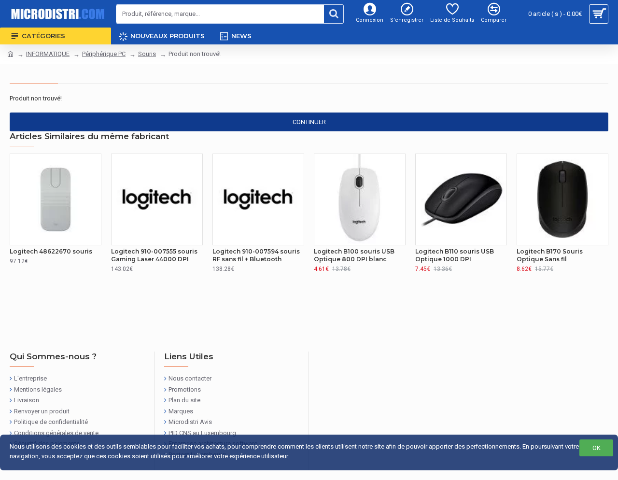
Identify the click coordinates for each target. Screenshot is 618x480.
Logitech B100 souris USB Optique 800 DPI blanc (354, 255)
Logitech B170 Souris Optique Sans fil (550, 255)
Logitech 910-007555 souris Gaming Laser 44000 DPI (154, 255)
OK (596, 448)
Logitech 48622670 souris (51, 251)
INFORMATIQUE (48, 53)
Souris (147, 53)
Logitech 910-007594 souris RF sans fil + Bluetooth (256, 255)
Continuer (309, 122)
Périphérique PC (104, 53)
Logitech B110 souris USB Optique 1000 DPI (454, 255)
